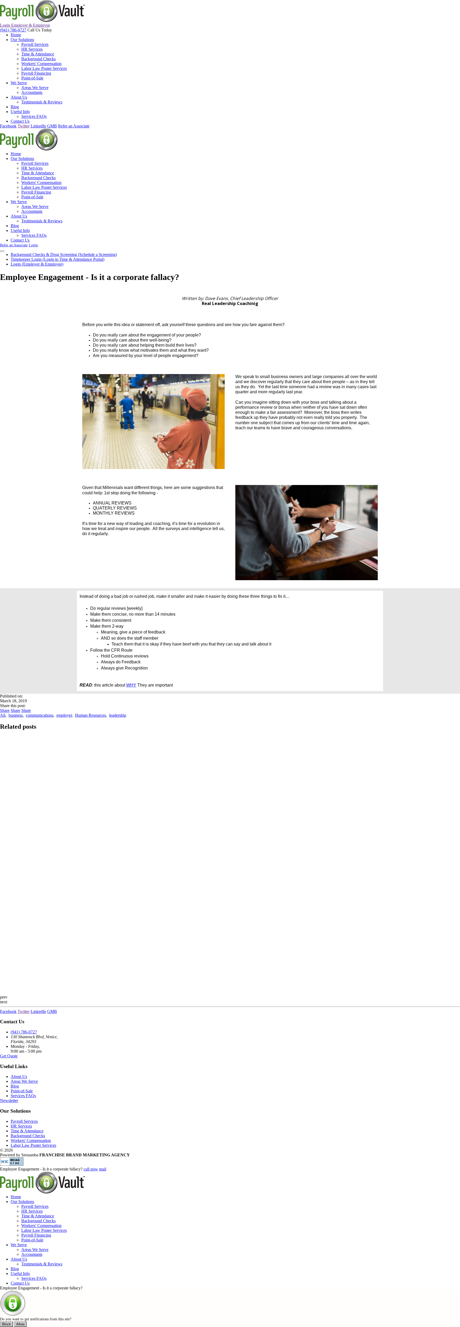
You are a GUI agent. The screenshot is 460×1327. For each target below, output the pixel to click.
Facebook (8, 126)
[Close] (2, 251)
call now (91, 1169)
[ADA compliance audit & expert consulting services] (11, 1164)
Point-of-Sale (22, 1091)
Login (25, 25)
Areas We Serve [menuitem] (34, 87)
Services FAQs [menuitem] (34, 116)
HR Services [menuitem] (32, 49)
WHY (131, 685)
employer (64, 715)
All (2, 715)
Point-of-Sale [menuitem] (32, 78)
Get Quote (9, 1056)
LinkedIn (38, 126)
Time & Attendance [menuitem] (37, 54)
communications (39, 715)
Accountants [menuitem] (31, 92)
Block (6, 1324)
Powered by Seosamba (65, 1155)
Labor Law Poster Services (33, 1145)
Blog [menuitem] (15, 107)
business (16, 715)
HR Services (21, 1126)
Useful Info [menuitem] (20, 111)
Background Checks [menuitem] (38, 59)
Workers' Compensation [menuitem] (41, 63)
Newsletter (9, 1100)
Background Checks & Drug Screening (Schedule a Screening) (64, 254)
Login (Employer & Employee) (37, 264)
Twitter (24, 126)
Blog (15, 1086)
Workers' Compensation (31, 1140)
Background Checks (28, 1135)
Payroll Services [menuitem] (34, 44)
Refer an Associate (73, 126)
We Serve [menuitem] (19, 83)
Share (5, 710)
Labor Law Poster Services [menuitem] (44, 68)
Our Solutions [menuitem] (22, 39)
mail (102, 1169)
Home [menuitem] (16, 35)
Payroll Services (24, 1121)
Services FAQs (23, 1095)
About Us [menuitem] (19, 97)
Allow (20, 1324)
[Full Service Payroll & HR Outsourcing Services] (42, 20)
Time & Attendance (27, 1131)
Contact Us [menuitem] (20, 121)
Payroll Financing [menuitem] (36, 73)
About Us (19, 1076)
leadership (117, 715)
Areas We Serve (24, 1081)
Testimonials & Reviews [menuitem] (41, 102)
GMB (52, 126)
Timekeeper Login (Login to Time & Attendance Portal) (57, 259)
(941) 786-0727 (13, 30)
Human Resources (90, 715)
